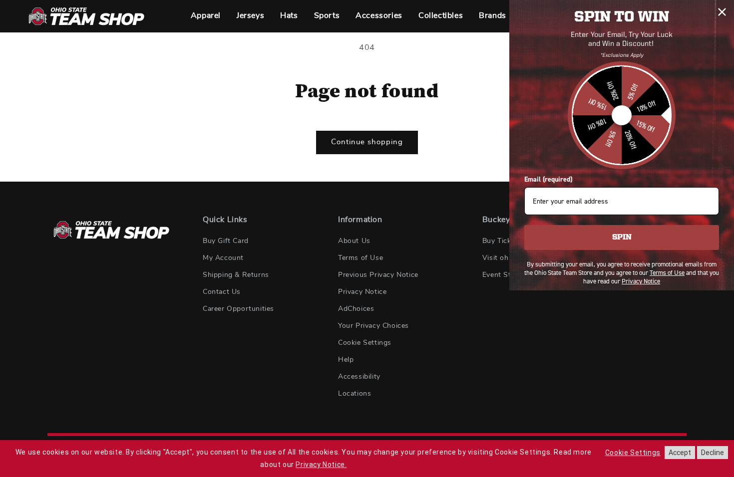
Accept (680, 453)
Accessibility (359, 376)
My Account (223, 257)
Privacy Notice (362, 291)
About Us (354, 241)
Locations (354, 393)
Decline (712, 453)
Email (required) (548, 179)
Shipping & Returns (236, 274)
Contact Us (222, 291)
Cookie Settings (364, 342)
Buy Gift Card (226, 241)
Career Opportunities (238, 308)
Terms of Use (360, 257)
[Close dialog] (722, 12)
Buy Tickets (502, 241)
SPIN (622, 237)
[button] (206, 16)
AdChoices (356, 308)
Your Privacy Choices (373, 325)
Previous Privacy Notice (378, 274)
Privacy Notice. (321, 465)
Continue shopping (367, 142)
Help (346, 359)
